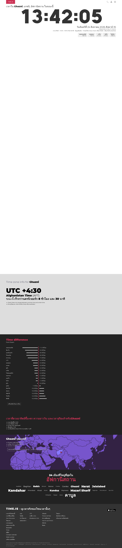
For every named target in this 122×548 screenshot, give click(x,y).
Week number (10, 537)
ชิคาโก (8, 350)
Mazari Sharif (80, 490)
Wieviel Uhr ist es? (78, 544)
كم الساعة (44, 544)
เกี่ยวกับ (44, 523)
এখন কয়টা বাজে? (49, 544)
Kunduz (54, 490)
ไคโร (7, 380)
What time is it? (9, 544)
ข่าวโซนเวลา (23, 518)
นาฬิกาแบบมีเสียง (10, 539)
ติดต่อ (43, 525)
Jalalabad (98, 486)
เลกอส (7, 365)
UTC (7, 360)
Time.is (10, 1)
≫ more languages (10, 545)
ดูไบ (7, 383)
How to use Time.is (47, 520)
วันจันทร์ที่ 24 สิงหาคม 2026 (96, 27)
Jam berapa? (70, 544)
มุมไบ (7, 386)
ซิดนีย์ (7, 398)
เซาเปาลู (8, 358)
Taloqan (55, 495)
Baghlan (27, 486)
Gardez (65, 486)
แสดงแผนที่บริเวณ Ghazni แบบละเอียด (18, 449)
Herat (85, 486)
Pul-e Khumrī (103, 490)
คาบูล (70, 495)
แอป (21, 513)
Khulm (45, 490)
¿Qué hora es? (28, 544)
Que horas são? (62, 544)
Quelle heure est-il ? (36, 544)
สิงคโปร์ (8, 388)
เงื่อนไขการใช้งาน (60, 516)
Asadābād (18, 486)
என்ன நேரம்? (97, 544)
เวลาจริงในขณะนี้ (10, 513)
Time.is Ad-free (46, 516)
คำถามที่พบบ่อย (46, 518)
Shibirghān (48, 495)
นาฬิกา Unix (33, 516)
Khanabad (31, 490)
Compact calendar (11, 534)
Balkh (36, 486)
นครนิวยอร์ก (9, 352)
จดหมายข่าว (23, 520)
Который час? (56, 544)
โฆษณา (58, 513)
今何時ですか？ (86, 544)
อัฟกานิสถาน (61, 479)
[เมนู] (115, 2)
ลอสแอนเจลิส (82, 35)
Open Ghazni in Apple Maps (39, 449)
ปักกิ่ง (105, 35)
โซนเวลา (8, 520)
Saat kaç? (92, 544)
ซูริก (7, 368)
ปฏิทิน (7, 532)
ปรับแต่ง (44, 513)
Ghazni (75, 486)
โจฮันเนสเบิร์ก (9, 373)
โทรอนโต (8, 355)
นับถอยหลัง (9, 527)
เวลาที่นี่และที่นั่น (10, 516)
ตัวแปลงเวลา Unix (34, 518)
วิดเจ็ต (21, 516)
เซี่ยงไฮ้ (8, 393)
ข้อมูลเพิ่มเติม (78, 30)
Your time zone (10, 518)
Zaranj (61, 495)
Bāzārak (50, 486)
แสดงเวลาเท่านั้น (10, 525)
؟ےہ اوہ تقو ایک (104, 544)
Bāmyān (44, 486)
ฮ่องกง (7, 391)
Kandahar (17, 490)
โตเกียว (113, 35)
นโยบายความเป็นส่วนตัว (62, 518)
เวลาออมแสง (9, 523)
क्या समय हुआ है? (21, 544)
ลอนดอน (91, 35)
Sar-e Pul (111, 490)
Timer (7, 530)
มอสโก (8, 378)
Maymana (64, 490)
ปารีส (99, 35)
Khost (39, 490)
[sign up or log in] (111, 2)
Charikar (58, 486)
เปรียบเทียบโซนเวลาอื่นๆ (14, 404)
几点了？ (16, 544)
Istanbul (8, 375)
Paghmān (95, 490)
